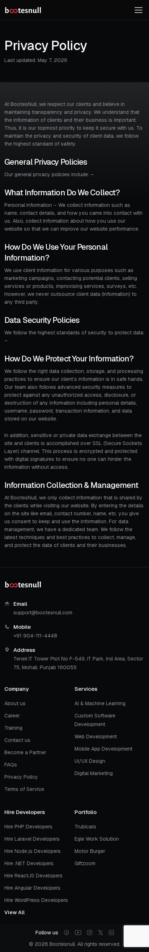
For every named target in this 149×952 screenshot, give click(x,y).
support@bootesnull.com (42, 612)
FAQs (10, 764)
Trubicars (85, 826)
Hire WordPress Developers (36, 900)
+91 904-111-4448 (35, 635)
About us (15, 703)
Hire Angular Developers (32, 888)
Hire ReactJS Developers (33, 875)
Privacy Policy (21, 777)
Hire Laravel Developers (32, 839)
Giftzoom (84, 863)
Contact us (17, 740)
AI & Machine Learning (99, 703)
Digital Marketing (93, 773)
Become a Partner (25, 752)
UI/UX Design (89, 761)
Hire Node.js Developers (32, 851)
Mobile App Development (103, 749)
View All (14, 912)
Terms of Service (24, 789)
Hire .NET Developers (29, 863)
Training (13, 728)
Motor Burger (89, 851)
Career (12, 715)
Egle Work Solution (96, 839)
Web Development (95, 736)
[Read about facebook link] (66, 932)
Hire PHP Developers (28, 826)
